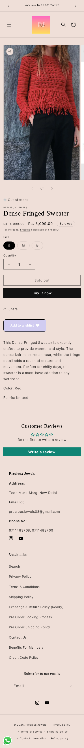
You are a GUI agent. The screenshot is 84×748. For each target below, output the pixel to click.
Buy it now (42, 293)
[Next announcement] (76, 6)
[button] (9, 25)
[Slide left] (32, 188)
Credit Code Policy (24, 657)
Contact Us (18, 637)
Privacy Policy (20, 576)
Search (14, 566)
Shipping (25, 229)
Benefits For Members (26, 647)
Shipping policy (57, 731)
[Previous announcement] (8, 6)
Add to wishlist (22, 325)
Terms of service (32, 731)
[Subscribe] (70, 686)
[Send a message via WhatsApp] (7, 740)
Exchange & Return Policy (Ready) (36, 607)
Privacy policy (61, 724)
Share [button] (13, 309)
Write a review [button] (42, 452)
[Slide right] (52, 188)
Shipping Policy (21, 597)
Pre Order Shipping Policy (29, 627)
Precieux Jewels (36, 724)
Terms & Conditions (24, 587)
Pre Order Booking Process (30, 617)
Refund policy (60, 738)
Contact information (33, 738)
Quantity (9, 255)
